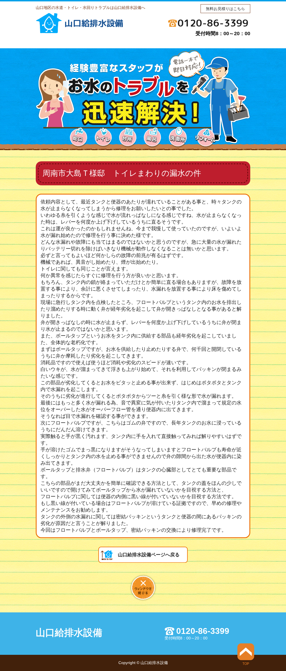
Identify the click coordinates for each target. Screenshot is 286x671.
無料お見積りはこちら (225, 8)
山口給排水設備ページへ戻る (149, 554)
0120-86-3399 (213, 23)
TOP (245, 663)
